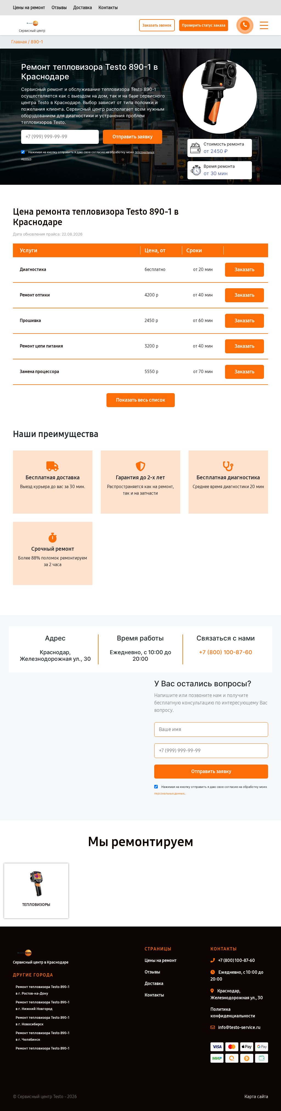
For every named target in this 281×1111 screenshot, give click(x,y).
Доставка (82, 7)
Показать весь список (140, 400)
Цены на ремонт (29, 7)
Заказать (244, 270)
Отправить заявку (133, 137)
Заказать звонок (157, 25)
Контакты (108, 7)
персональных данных (169, 793)
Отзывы (59, 7)
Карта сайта (256, 1096)
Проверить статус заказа (203, 25)
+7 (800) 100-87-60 (225, 652)
